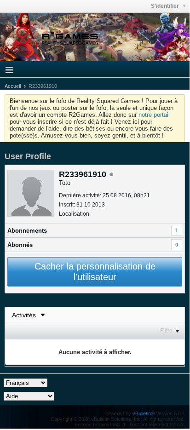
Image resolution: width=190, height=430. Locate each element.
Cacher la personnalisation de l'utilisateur (95, 271)
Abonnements (27, 230)
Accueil (13, 86)
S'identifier (165, 6)
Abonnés (20, 244)
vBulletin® (143, 413)
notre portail (154, 114)
